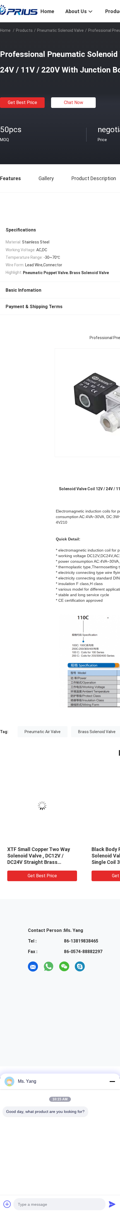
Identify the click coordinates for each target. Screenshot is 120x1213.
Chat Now (73, 102)
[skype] (80, 966)
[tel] (95, 966)
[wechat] (64, 966)
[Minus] (112, 1081)
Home (5, 30)
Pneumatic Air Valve (43, 731)
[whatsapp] (49, 966)
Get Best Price (22, 102)
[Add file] (7, 1204)
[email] (33, 966)
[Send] (112, 1204)
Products (24, 30)
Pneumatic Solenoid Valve (60, 30)
